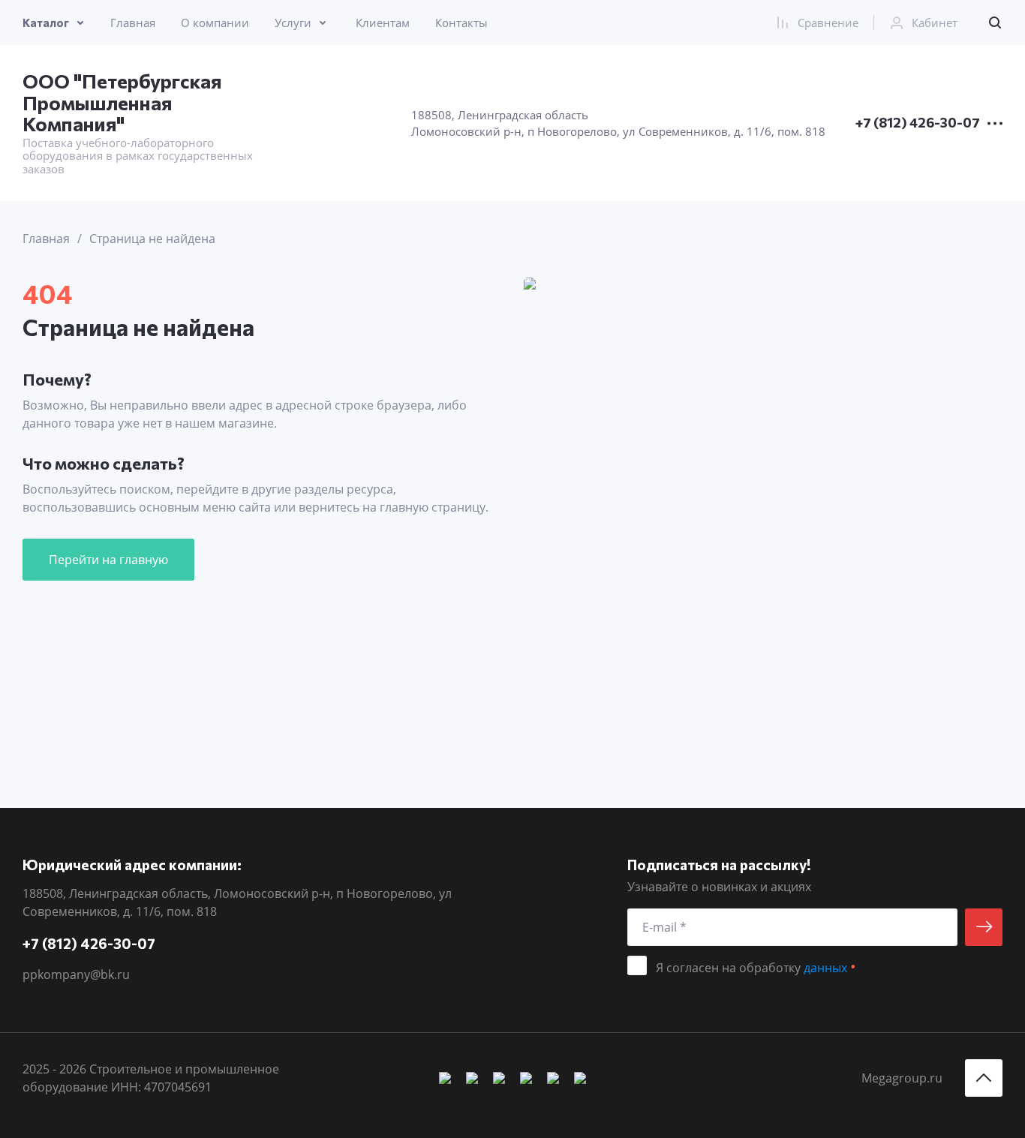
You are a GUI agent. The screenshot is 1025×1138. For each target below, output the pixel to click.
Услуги (293, 22)
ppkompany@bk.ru (76, 974)
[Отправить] (983, 927)
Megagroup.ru (901, 1078)
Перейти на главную (108, 559)
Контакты (461, 22)
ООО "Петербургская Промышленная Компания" (122, 102)
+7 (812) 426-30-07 (917, 123)
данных (825, 967)
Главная (132, 22)
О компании (215, 22)
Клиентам (383, 22)
